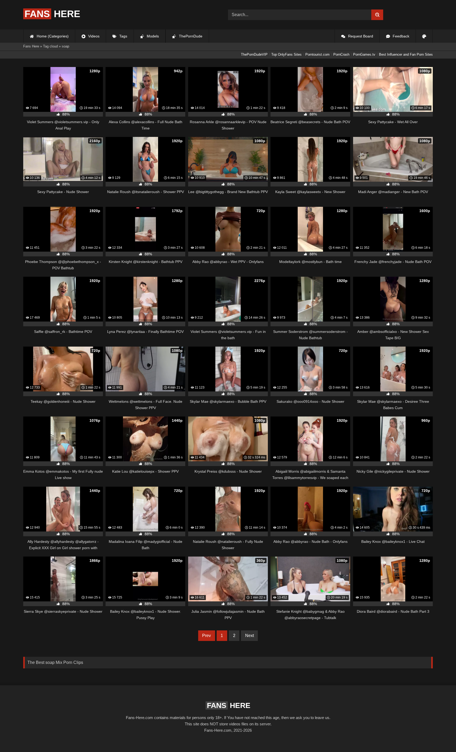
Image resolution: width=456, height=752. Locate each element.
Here (52, 13)
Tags (122, 36)
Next (249, 635)
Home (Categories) (52, 36)
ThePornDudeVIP (254, 54)
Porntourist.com (317, 54)
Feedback (400, 36)
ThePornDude (190, 36)
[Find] (377, 14)
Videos (93, 36)
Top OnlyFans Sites (286, 54)
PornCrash (341, 54)
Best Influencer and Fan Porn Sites (406, 54)
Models (152, 36)
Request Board (360, 36)
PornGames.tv (364, 54)
